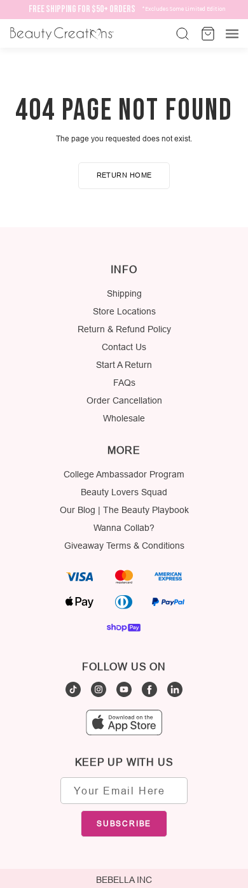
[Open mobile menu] (232, 33)
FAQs (124, 382)
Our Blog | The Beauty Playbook (124, 510)
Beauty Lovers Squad (124, 492)
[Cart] (206, 33)
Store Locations (124, 311)
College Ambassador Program (124, 474)
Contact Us (124, 347)
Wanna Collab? (124, 528)
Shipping (124, 293)
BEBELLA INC (124, 880)
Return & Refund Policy (124, 329)
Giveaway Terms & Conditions (124, 545)
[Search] (181, 33)
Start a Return (124, 365)
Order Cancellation (124, 400)
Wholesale (124, 418)
